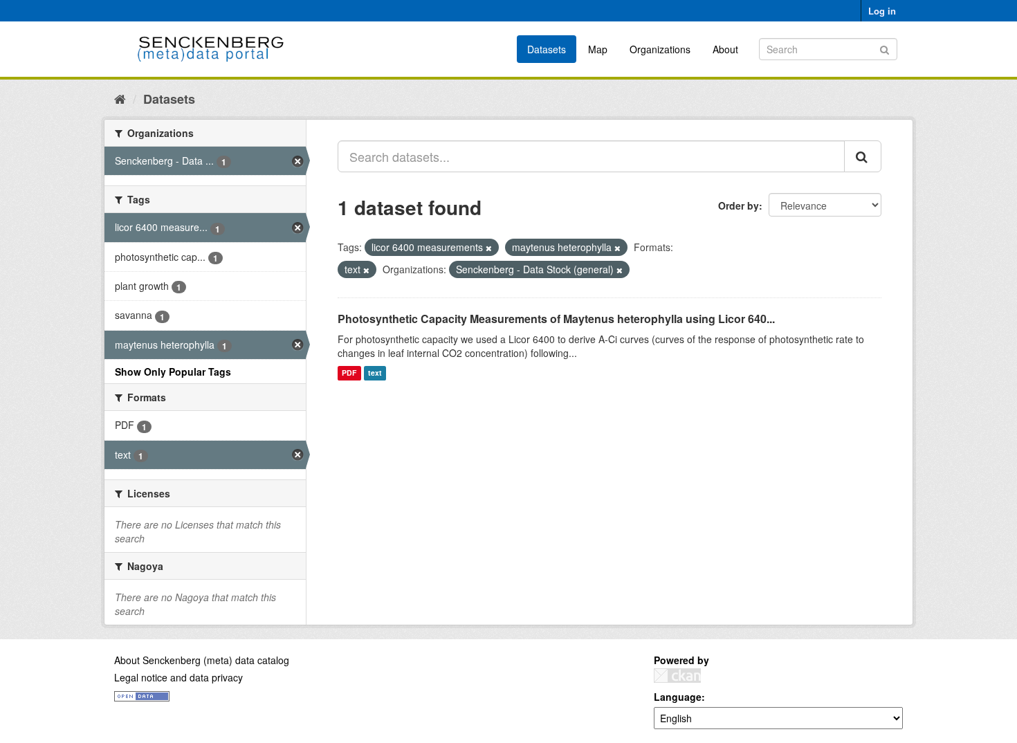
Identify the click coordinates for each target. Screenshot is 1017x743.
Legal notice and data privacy (178, 677)
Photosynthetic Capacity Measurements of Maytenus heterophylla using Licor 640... (556, 319)
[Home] (120, 98)
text (375, 373)
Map (597, 49)
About (725, 49)
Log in (882, 10)
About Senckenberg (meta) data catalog (201, 660)
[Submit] (884, 48)
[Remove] (489, 247)
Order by (738, 205)
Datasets (546, 49)
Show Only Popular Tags (173, 371)
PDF (349, 373)
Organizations (660, 49)
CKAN (677, 675)
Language (678, 697)
